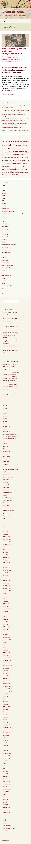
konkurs (19, 58)
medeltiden (4, 255)
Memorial (9, 166)
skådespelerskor (6, 59)
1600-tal (4, 142)
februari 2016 (6, 748)
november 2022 (7, 611)
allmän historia (20, 145)
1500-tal (4, 185)
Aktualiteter (9, 145)
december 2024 (7, 562)
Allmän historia (5, 208)
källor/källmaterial (19, 163)
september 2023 (7, 591)
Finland (15, 151)
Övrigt (3, 270)
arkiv (8, 148)
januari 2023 (6, 606)
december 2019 (7, 683)
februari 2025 (6, 557)
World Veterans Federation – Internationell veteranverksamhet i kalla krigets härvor (11, 320)
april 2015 (5, 771)
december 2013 (7, 812)
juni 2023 (5, 593)
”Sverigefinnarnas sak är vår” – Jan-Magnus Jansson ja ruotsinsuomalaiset (11, 341)
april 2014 (5, 802)
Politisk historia (5, 273)
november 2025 (7, 542)
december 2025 (7, 539)
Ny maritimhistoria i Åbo (7, 127)
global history (7, 157)
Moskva (9, 169)
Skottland (4, 283)
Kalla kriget (4, 239)
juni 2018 (5, 712)
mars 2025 (5, 554)
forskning (23, 151)
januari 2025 (6, 560)
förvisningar (16, 155)
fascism (9, 152)
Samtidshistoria (5, 280)
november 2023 (7, 585)
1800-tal (15, 58)
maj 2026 (5, 529)
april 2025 (5, 552)
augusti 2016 (6, 735)
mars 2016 (5, 745)
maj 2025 (5, 549)
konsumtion (25, 58)
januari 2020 (6, 681)
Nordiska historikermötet (8, 265)
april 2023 (5, 598)
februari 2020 (6, 678)
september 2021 (7, 640)
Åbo (9, 175)
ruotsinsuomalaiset (6, 275)
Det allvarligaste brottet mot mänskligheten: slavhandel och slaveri (10, 313)
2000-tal (4, 198)
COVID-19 (25, 149)
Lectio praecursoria (6, 252)
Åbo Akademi (15, 175)
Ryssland (4, 278)
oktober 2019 (6, 688)
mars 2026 (5, 534)
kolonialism (21, 160)
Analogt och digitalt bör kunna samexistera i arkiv (14, 114)
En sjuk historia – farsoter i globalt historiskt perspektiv (15, 213)
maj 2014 (5, 799)
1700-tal (10, 58)
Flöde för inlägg (7, 825)
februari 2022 (6, 627)
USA (6, 175)
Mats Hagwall (6, 364)
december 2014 (7, 781)
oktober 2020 (6, 663)
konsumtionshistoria (7, 250)
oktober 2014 (6, 786)
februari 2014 (6, 807)
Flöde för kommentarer (9, 828)
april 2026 (5, 531)
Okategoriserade (6, 268)
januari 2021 (6, 655)
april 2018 (5, 714)
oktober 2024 (6, 567)
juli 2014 (5, 794)
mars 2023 (5, 601)
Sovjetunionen (8, 172)
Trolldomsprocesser (7, 291)
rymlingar (21, 169)
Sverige (14, 172)
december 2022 (7, 609)
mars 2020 (5, 676)
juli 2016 (5, 737)
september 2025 (7, 547)
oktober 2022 (6, 614)
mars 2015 (5, 774)
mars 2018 (5, 717)
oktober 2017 (6, 719)
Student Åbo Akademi (7, 286)
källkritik (9, 164)
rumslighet (15, 169)
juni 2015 (5, 766)
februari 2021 (6, 652)
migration (25, 166)
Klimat (3, 242)
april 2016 (5, 743)
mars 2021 (5, 650)
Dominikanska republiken (8, 211)
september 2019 (7, 691)
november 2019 (7, 686)
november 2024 (7, 565)
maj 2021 (5, 645)
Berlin (21, 149)
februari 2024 (6, 580)
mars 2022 (5, 624)
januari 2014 (6, 810)
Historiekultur (5, 232)
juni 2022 (5, 616)
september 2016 (7, 732)
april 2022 (5, 621)
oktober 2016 (6, 730)
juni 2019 (5, 696)
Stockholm (13, 59)
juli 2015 (5, 763)
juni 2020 (5, 670)
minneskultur (4, 169)
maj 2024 (5, 573)
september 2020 (7, 665)
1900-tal (4, 195)
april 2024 (5, 575)
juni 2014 (5, 797)
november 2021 (7, 634)
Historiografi (5, 237)
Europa (4, 152)
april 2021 (5, 647)
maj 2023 (5, 596)
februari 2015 (6, 776)
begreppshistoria (15, 149)
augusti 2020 (6, 668)
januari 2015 (6, 779)
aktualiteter (4, 206)
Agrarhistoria (5, 203)
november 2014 (7, 784)
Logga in (5, 823)
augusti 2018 (6, 709)
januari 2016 (6, 750)
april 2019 (5, 701)
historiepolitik (5, 234)
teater (18, 59)
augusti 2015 (6, 761)
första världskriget (9, 154)
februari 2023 (6, 603)
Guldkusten (13, 157)
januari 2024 (6, 583)
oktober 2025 (6, 544)
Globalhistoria (5, 226)
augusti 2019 (6, 694)
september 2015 (7, 758)
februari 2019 (6, 707)
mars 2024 (5, 578)
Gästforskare (18, 56)
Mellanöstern (5, 257)
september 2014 (7, 789)
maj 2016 (5, 740)
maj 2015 (5, 768)
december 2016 (7, 725)
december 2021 (7, 632)
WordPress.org (7, 831)
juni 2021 (5, 642)
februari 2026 (6, 536)
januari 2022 (6, 629)
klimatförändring (11, 161)
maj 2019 (5, 699)
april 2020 (5, 673)
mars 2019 (5, 704)
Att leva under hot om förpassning (10, 130)
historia (20, 157)
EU (28, 149)
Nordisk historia (5, 262)
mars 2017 (5, 722)
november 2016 (7, 727)
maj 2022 (5, 619)
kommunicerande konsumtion (9, 244)
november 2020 (7, 660)
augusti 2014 (6, 792)
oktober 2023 (6, 588)
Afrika (3, 201)
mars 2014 (5, 804)
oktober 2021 (6, 637)
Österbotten (22, 174)
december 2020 (7, 658)
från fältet (4, 221)
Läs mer (13, 90)
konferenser (5, 247)
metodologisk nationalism (16, 166)
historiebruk (5, 229)
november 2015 (7, 753)
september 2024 (7, 570)
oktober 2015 (6, 755)
